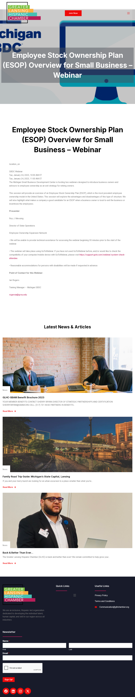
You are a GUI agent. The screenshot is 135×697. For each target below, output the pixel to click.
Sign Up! (9, 679)
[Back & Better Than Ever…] (67, 520)
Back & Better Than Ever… (18, 552)
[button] (74, 595)
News (5, 390)
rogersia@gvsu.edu (18, 294)
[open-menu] (128, 13)
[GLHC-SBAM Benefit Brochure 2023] (67, 365)
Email (6, 653)
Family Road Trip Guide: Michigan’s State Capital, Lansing (36, 476)
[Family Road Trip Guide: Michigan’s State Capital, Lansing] (67, 444)
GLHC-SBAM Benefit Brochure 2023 (23, 397)
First (4, 649)
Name (6, 641)
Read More (8, 411)
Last (70, 649)
